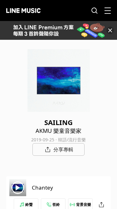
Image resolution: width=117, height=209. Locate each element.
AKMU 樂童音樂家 (58, 130)
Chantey (42, 187)
